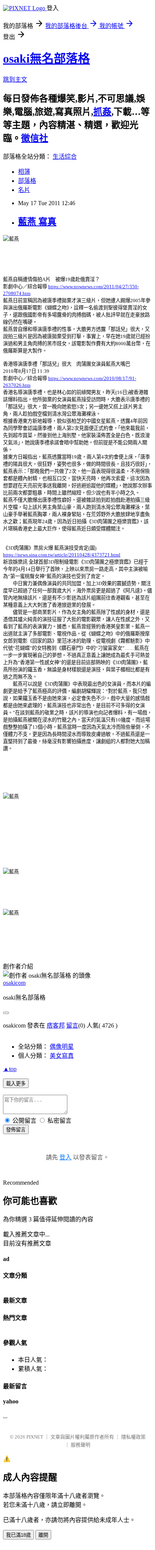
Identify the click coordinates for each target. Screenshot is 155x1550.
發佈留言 (16, 1130)
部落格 (27, 181)
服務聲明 (80, 1445)
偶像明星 (62, 1046)
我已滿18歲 (18, 1535)
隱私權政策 (133, 1437)
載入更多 (16, 1083)
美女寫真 (62, 1055)
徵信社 (34, 138)
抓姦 (102, 112)
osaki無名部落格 (46, 58)
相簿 (24, 171)
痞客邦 (56, 1025)
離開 (43, 1535)
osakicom (14, 983)
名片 (24, 190)
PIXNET (34, 1437)
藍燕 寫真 (37, 222)
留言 (72, 1025)
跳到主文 (15, 79)
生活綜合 (65, 156)
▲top (10, 1069)
